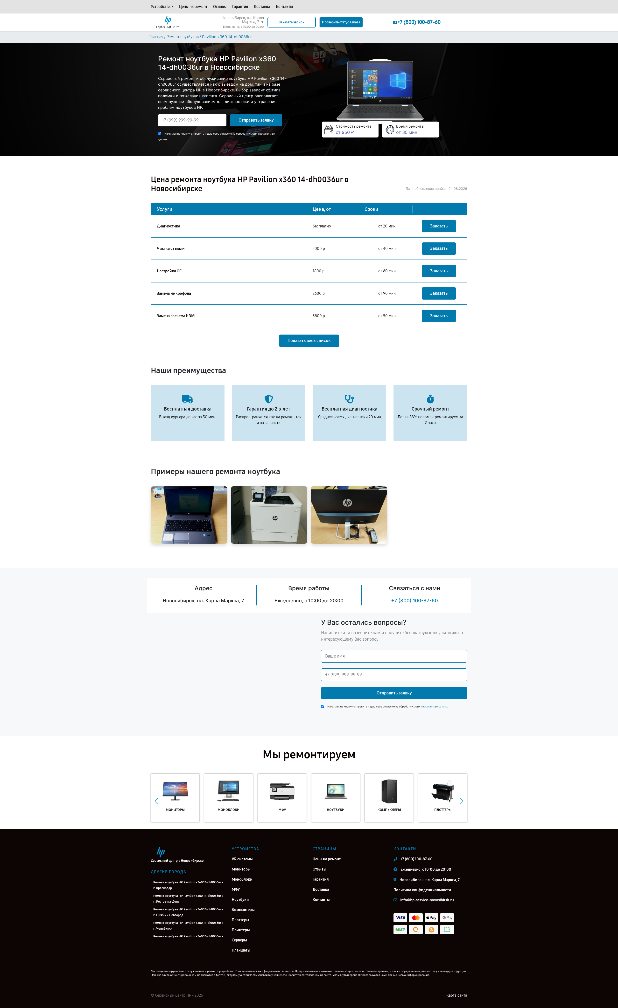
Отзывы (219, 6)
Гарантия (240, 6)
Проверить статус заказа (341, 22)
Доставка (262, 6)
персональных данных (434, 706)
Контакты (284, 6)
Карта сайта (456, 995)
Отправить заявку (256, 120)
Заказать (439, 226)
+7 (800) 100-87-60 (414, 600)
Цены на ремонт (193, 6)
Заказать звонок (291, 22)
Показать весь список (309, 340)
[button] (156, 801)
